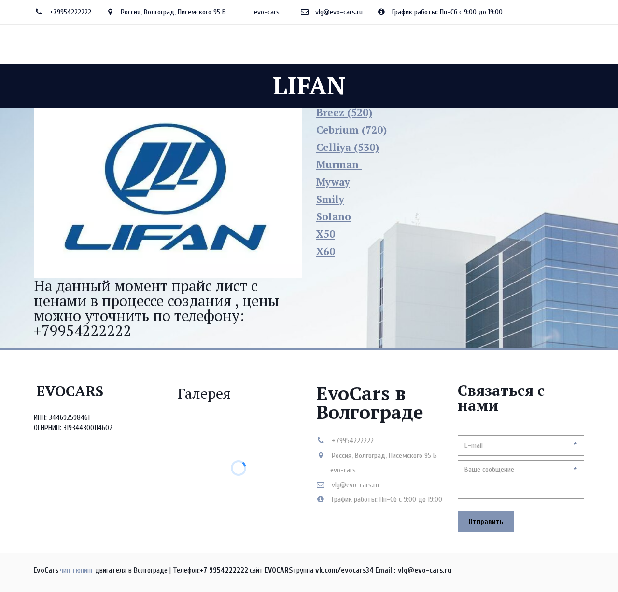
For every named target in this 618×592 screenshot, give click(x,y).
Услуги (150, 44)
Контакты (398, 44)
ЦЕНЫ (302, 44)
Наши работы (346, 44)
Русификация (258, 44)
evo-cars (267, 12)
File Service (199, 44)
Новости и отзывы (458, 44)
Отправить (486, 521)
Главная (81, 44)
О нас (117, 44)
